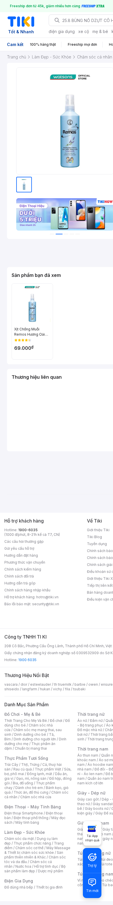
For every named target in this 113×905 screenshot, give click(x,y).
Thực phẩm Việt (48, 769)
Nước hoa (23, 866)
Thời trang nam (92, 748)
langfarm (29, 689)
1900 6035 (27, 660)
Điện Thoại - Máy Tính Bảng (32, 806)
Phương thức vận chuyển (24, 562)
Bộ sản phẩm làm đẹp (34, 868)
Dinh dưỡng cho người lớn (35, 739)
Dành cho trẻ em (29, 788)
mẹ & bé (100, 31)
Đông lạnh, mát (39, 774)
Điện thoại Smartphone (23, 813)
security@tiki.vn (45, 604)
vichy (57, 689)
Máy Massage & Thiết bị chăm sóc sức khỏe (37, 850)
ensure (107, 684)
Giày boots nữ (96, 808)
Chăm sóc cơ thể (29, 848)
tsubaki (79, 689)
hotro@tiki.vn (47, 597)
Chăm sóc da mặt (19, 838)
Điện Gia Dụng (18, 880)
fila (67, 689)
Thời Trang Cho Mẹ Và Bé (25, 720)
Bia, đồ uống (23, 783)
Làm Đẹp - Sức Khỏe (24, 832)
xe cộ (83, 31)
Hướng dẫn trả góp (20, 583)
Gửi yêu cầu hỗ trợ (19, 548)
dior (24, 684)
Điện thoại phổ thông (31, 818)
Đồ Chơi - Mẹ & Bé (22, 714)
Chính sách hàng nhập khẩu (27, 590)
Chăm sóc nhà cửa (35, 797)
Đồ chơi (56, 720)
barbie (79, 684)
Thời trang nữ (91, 714)
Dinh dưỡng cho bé (30, 734)
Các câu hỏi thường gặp (24, 541)
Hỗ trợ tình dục (46, 866)
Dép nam (103, 834)
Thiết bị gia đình (49, 887)
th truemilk (63, 684)
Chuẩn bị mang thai (31, 748)
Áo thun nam (87, 755)
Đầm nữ (96, 720)
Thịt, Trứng (30, 764)
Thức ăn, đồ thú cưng (31, 792)
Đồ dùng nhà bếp (18, 887)
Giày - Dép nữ (91, 792)
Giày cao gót (88, 799)
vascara (11, 684)
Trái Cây (11, 764)
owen (93, 684)
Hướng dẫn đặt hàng (21, 555)
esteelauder (40, 684)
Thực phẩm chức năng (32, 843)
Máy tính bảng (27, 822)
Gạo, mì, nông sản (31, 778)
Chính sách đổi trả (19, 576)
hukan (45, 689)
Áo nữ (82, 720)
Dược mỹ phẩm (50, 871)
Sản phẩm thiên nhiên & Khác (33, 854)
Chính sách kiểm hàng (22, 569)
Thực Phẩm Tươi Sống (26, 758)
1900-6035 (28, 530)
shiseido (11, 689)
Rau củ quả (22, 769)
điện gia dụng (62, 31)
